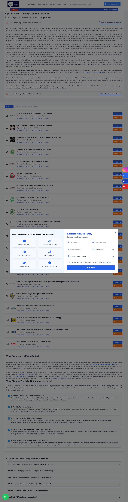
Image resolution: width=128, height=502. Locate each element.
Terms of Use (107, 262)
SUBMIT (92, 268)
